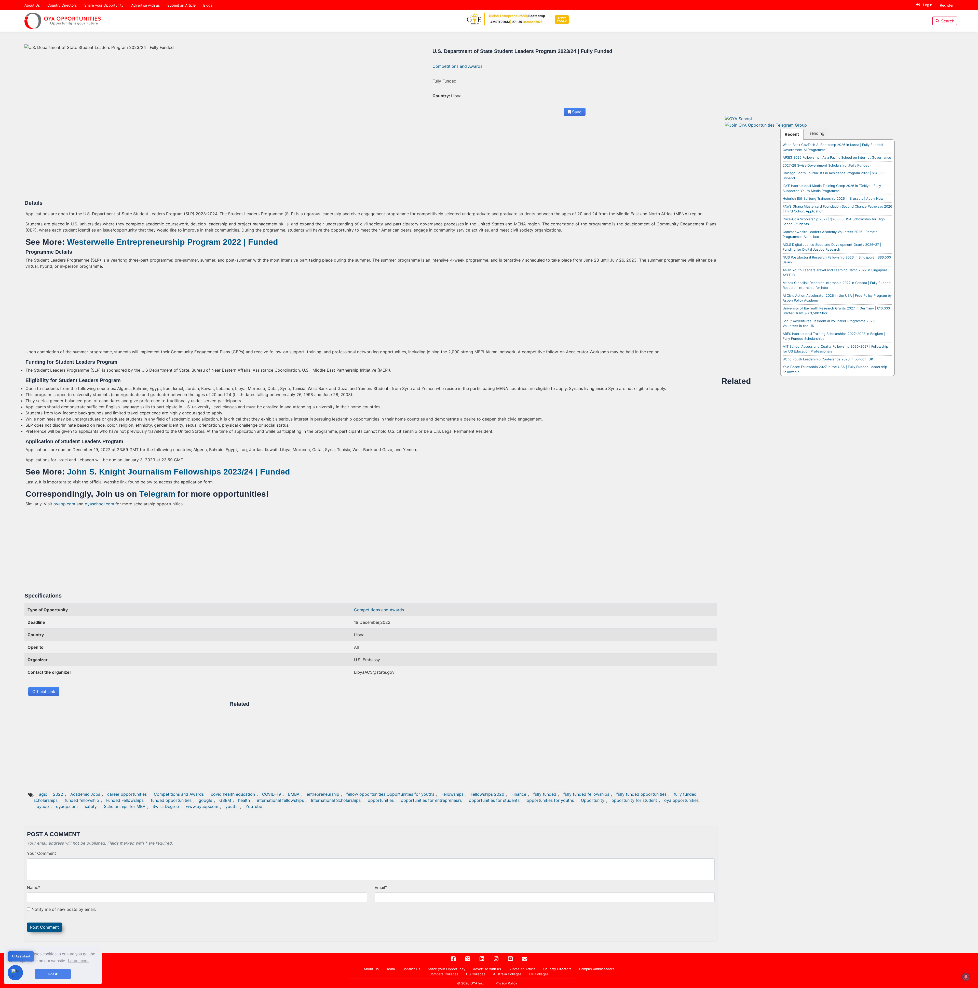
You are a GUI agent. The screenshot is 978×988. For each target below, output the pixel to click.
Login (927, 5)
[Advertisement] (178, 162)
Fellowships (452, 794)
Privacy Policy (506, 983)
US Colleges (475, 974)
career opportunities (127, 794)
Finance (518, 794)
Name (33, 887)
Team (390, 969)
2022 (58, 794)
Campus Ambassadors (596, 969)
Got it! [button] (53, 974)
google (205, 800)
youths (231, 806)
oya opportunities (681, 800)
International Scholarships (336, 800)
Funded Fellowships (125, 800)
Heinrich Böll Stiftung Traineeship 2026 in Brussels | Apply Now (833, 198)
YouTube (254, 806)
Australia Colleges (507, 974)
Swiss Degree (166, 806)
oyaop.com (64, 503)
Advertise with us (145, 5)
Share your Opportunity (104, 5)
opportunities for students (494, 800)
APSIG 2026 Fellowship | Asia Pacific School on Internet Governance (837, 157)
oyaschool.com (99, 503)
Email (381, 887)
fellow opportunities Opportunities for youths (390, 794)
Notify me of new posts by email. (64, 909)
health (244, 800)
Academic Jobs (85, 794)
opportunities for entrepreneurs (431, 800)
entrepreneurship (323, 794)
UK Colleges (539, 974)
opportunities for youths (550, 800)
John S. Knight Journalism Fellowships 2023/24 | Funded (178, 471)
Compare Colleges (443, 974)
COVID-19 (271, 794)
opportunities (381, 800)
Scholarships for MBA (124, 806)
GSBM (225, 800)
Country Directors (62, 5)
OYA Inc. (477, 983)
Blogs (207, 5)
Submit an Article (181, 5)
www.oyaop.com (202, 806)
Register (947, 5)
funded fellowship (82, 800)
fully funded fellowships (586, 794)
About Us (32, 5)
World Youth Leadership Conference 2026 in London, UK (828, 359)
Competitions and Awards (457, 66)
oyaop (43, 806)
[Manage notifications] (966, 977)
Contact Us (411, 969)
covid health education (233, 794)
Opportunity (592, 800)
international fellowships (280, 800)
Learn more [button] (78, 961)
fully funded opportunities (641, 794)
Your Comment (41, 853)
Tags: (42, 794)
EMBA (294, 794)
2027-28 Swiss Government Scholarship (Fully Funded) (827, 165)
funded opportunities (171, 800)
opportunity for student (634, 800)
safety (91, 806)
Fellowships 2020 (487, 794)
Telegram (157, 493)
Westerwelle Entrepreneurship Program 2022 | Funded (172, 242)
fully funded (544, 794)
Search (947, 20)
